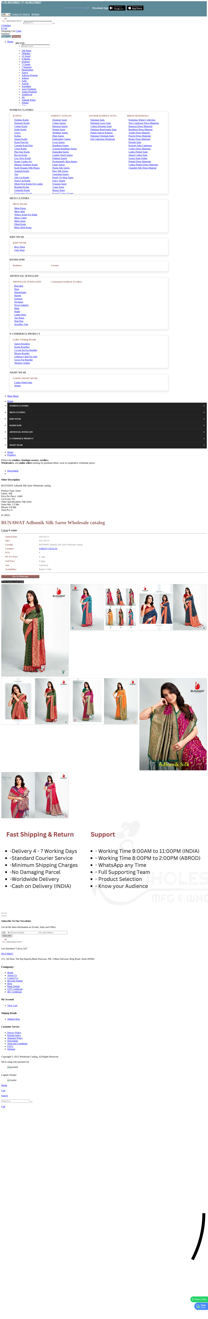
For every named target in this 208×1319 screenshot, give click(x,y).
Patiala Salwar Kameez (101, 132)
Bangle (17, 295)
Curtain (55, 265)
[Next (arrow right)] (5, 915)
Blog (9, 983)
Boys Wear (19, 247)
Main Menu (13, 396)
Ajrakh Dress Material (139, 132)
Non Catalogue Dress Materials (144, 123)
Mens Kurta (20, 208)
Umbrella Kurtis (22, 190)
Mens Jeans (19, 221)
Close (18, 31)
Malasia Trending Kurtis (26, 164)
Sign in (26, 14)
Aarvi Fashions (29, 89)
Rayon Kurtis (20, 155)
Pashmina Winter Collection (142, 120)
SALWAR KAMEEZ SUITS (102, 116)
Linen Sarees (58, 164)
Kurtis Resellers (22, 347)
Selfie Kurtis (20, 129)
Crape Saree (58, 187)
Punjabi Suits (135, 142)
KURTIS (17, 116)
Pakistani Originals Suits (102, 136)
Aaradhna (26, 86)
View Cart (6, 36)
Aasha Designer (29, 91)
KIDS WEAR (19, 243)
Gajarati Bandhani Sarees (64, 148)
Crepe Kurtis (20, 148)
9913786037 (7, 953)
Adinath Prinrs (29, 100)
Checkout (16, 36)
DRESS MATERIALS (138, 116)
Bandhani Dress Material (140, 129)
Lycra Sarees (58, 142)
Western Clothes (22, 363)
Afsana (25, 102)
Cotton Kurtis (20, 126)
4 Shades (26, 59)
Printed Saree (58, 129)
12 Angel (26, 56)
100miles (26, 53)
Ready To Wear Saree (62, 177)
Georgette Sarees (60, 174)
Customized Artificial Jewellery (66, 282)
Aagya (25, 72)
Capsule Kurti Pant (23, 145)
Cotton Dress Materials (140, 148)
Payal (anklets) (21, 305)
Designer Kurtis (22, 123)
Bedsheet (17, 265)
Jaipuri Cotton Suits (138, 155)
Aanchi (25, 83)
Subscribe (6, 936)
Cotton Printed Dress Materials (143, 164)
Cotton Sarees (59, 123)
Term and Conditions (17, 1043)
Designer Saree (59, 120)
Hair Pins (18, 321)
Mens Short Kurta (23, 227)
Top (16, 174)
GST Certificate (15, 989)
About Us (12, 975)
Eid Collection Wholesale (102, 139)
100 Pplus (26, 50)
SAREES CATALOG (61, 116)
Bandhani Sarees (60, 145)
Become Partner (15, 981)
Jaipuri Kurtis (20, 139)
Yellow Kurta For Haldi (25, 214)
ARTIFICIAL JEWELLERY (27, 282)
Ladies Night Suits (23, 382)
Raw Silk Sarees (60, 171)
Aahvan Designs (30, 75)
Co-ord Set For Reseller (25, 350)
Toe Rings (19, 318)
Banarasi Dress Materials (140, 126)
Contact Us (16, 14)
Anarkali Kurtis (21, 171)
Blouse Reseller (21, 353)
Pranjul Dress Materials (140, 136)
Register (35, 14)
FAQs (10, 1046)
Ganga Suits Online (138, 158)
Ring (16, 289)
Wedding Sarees (60, 132)
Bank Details (13, 986)
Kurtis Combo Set (23, 161)
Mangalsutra (20, 292)
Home (10, 41)
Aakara (25, 78)
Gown (17, 132)
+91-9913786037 (11, 2)
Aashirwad (27, 94)
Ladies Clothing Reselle (24, 339)
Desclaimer (12, 1041)
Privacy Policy (14, 1032)
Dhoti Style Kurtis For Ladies (28, 184)
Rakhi (17, 311)
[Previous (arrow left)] (2, 915)
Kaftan (17, 136)
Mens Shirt (19, 211)
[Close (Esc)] (2, 913)
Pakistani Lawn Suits (100, 123)
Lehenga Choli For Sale (25, 356)
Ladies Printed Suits (138, 152)
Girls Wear (19, 250)
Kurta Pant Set (21, 142)
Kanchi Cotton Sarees (62, 193)
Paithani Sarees (59, 158)
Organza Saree (59, 184)
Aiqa (24, 105)
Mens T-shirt (20, 218)
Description (12, 471)
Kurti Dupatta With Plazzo (27, 168)
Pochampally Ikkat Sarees (64, 161)
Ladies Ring (20, 314)
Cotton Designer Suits (101, 126)
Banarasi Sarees (60, 126)
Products (11, 455)
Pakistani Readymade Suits (103, 129)
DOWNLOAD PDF (13, 582)
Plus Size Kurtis (22, 152)
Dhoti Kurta (20, 224)
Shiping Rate (13, 1019)
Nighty (17, 385)
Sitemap (11, 1049)
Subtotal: (5, 33)
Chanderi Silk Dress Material (142, 168)
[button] (104, 1315)
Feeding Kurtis (21, 120)
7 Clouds (26, 64)
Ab (23, 97)
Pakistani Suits (97, 120)
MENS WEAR (20, 204)
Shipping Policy (15, 1038)
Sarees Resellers (22, 344)
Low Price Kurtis (22, 158)
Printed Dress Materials (140, 161)
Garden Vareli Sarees (62, 155)
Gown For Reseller (23, 359)
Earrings (18, 298)
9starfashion (27, 70)
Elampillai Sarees (60, 152)
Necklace (18, 302)
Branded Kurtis (21, 187)
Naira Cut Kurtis (22, 180)
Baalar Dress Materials (139, 139)
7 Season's (27, 67)
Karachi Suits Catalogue (140, 145)
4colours (26, 61)
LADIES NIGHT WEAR (25, 378)
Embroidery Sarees (61, 139)
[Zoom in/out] (5, 913)
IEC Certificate (14, 992)
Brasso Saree (58, 190)
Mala (16, 308)
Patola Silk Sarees (61, 168)
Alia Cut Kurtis (21, 177)
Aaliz (24, 80)
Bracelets (18, 286)
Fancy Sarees (58, 180)
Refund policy (14, 1035)
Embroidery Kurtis (23, 193)
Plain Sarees (58, 136)
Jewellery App (21, 324)
